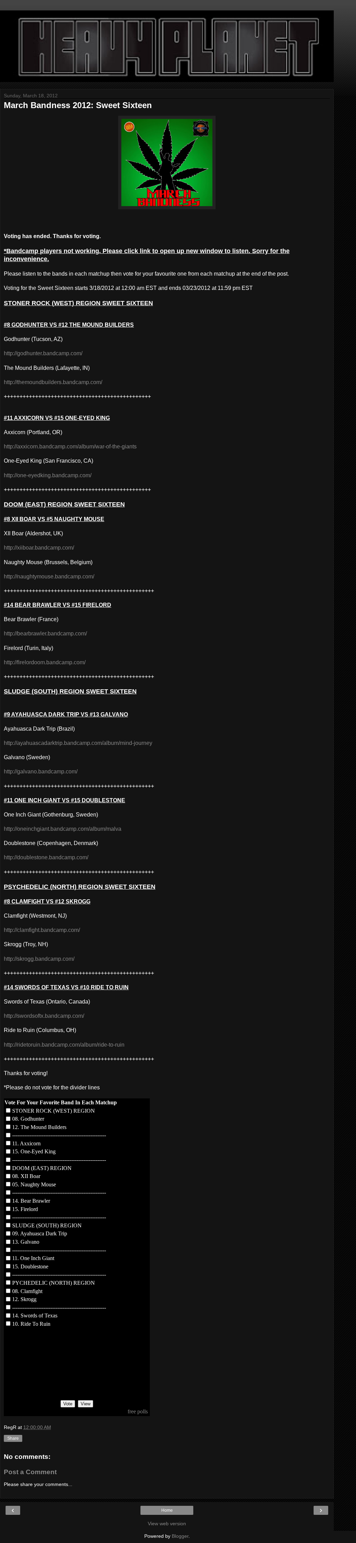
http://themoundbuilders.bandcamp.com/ (53, 382)
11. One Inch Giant (33, 1258)
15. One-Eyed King (34, 1151)
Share (13, 1438)
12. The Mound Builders (39, 1127)
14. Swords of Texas (34, 1315)
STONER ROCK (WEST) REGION (53, 1111)
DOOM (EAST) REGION (42, 1168)
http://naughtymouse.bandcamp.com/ (49, 576)
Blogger (180, 1536)
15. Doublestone (30, 1266)
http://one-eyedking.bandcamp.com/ (47, 475)
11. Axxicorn (26, 1143)
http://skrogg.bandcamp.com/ (39, 959)
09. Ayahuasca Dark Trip (39, 1233)
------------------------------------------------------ (59, 1135)
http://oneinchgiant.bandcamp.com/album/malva (62, 829)
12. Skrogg (24, 1299)
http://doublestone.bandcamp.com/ (46, 857)
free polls (138, 1411)
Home (167, 1510)
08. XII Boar (26, 1176)
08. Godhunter (28, 1119)
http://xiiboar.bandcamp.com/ (39, 548)
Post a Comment (30, 1472)
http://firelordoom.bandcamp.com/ (45, 662)
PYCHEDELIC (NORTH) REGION (53, 1283)
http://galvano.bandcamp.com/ (41, 771)
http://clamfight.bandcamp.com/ (42, 930)
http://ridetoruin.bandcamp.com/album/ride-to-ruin (64, 1045)
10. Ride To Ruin (31, 1324)
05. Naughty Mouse (34, 1184)
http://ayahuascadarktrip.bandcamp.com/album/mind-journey (78, 743)
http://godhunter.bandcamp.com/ (43, 353)
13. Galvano (25, 1242)
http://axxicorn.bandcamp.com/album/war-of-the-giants (70, 446)
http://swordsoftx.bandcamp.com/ (44, 1016)
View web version (167, 1523)
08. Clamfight (27, 1291)
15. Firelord (25, 1209)
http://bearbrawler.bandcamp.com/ (45, 633)
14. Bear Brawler (31, 1201)
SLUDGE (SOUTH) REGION (47, 1225)
